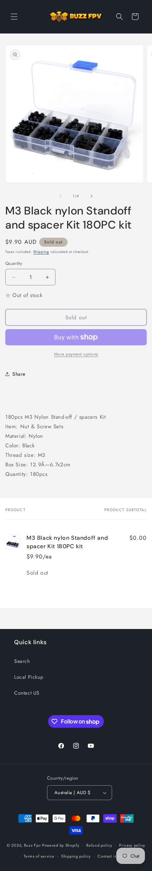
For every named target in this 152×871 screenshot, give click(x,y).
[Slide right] (91, 196)
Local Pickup (28, 677)
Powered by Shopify (61, 845)
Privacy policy (132, 845)
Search (22, 661)
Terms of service (39, 856)
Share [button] (18, 373)
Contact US (27, 692)
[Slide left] (60, 196)
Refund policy (99, 845)
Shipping (41, 251)
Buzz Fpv (32, 845)
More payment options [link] (76, 354)
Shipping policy (76, 856)
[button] (14, 16)
